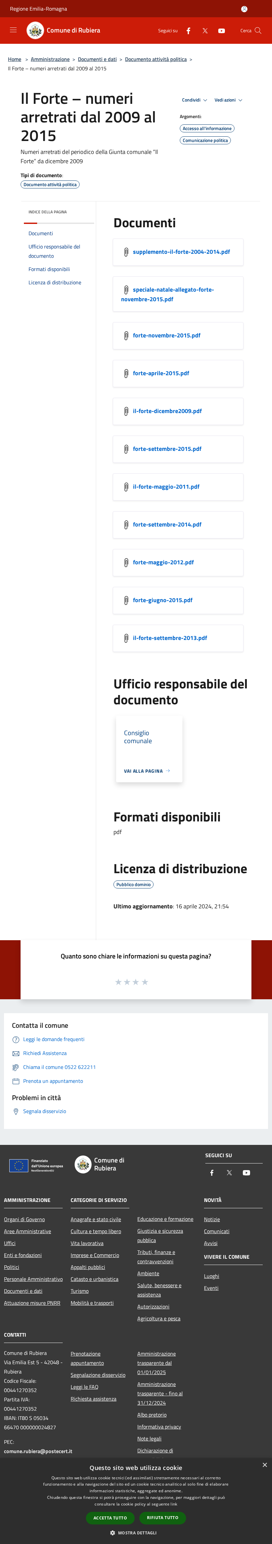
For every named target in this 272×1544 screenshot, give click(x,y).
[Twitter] (202, 30)
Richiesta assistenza (93, 1399)
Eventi (211, 1288)
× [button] (264, 1465)
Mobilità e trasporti (92, 1303)
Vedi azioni (226, 100)
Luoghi (211, 1276)
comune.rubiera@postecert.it (38, 1451)
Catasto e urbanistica (94, 1279)
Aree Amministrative (27, 1231)
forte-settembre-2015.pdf (167, 448)
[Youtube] (219, 30)
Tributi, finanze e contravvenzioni (156, 1256)
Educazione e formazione (165, 1219)
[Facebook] (185, 30)
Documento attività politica (156, 59)
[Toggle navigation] (13, 30)
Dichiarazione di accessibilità (155, 1455)
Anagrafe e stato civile (96, 1219)
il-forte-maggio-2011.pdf (166, 486)
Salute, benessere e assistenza (159, 1289)
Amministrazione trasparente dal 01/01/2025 (156, 1363)
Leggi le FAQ (85, 1387)
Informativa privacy (159, 1427)
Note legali (149, 1438)
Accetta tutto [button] (110, 1518)
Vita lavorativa (87, 1243)
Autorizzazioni (153, 1306)
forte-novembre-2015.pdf (166, 334)
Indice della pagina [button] (48, 212)
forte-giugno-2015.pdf (162, 599)
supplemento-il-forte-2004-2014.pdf (181, 251)
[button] (136, 1532)
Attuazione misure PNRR (32, 1303)
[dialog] (136, 1501)
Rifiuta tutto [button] (162, 1517)
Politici (11, 1267)
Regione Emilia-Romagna (38, 9)
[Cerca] (258, 31)
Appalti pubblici (88, 1267)
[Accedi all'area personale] (244, 9)
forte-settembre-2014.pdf (167, 524)
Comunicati (217, 1231)
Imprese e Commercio (95, 1255)
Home (14, 59)
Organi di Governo (24, 1219)
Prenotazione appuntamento (87, 1358)
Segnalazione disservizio (98, 1375)
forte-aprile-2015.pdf (161, 372)
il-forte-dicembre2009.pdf (167, 410)
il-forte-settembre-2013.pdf (170, 637)
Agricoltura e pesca (158, 1318)
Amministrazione (50, 59)
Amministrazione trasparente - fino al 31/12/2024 (160, 1393)
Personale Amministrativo (33, 1279)
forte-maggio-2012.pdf (163, 561)
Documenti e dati (97, 59)
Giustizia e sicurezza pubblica (160, 1235)
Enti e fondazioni (23, 1255)
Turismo (80, 1291)
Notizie (212, 1219)
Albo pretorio (152, 1415)
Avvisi (211, 1243)
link (173, 1504)
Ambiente (148, 1273)
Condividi (191, 100)
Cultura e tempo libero (96, 1231)
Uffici (10, 1243)
